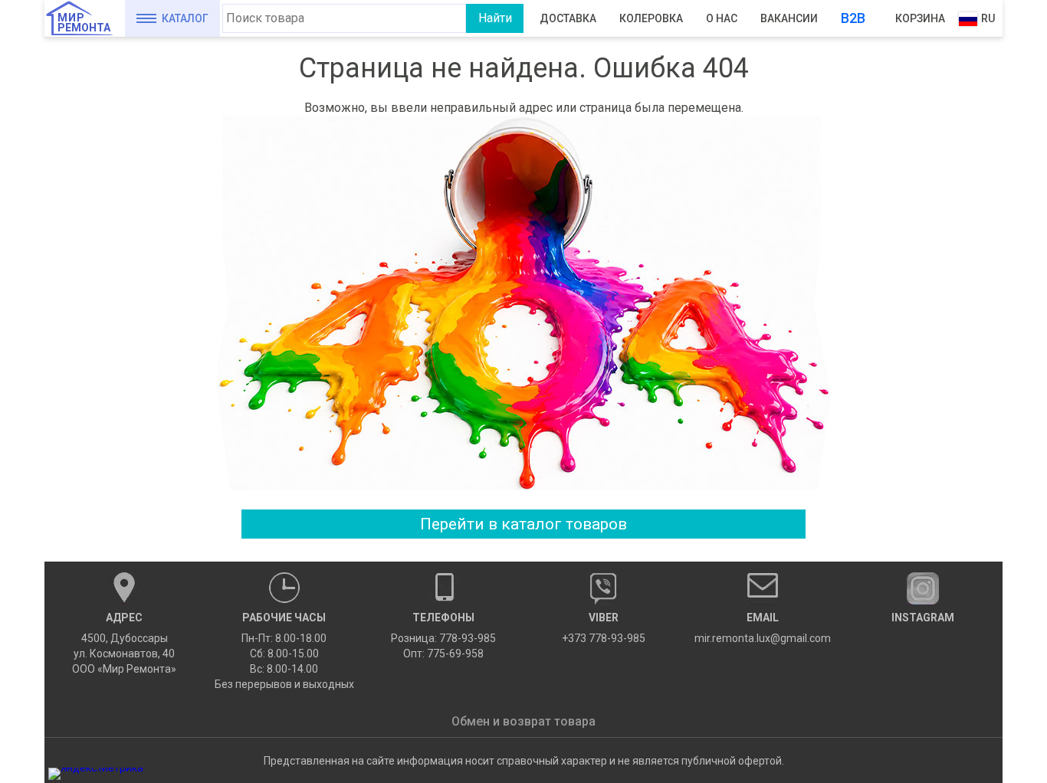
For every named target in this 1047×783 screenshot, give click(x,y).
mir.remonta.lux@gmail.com (762, 627)
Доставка (568, 18)
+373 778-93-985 (603, 627)
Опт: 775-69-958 (443, 653)
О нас (721, 18)
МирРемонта (83, 22)
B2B (853, 18)
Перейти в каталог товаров (523, 524)
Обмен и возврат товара (523, 721)
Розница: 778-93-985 (443, 638)
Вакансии (789, 18)
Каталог (185, 18)
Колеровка (651, 18)
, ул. (124, 643)
